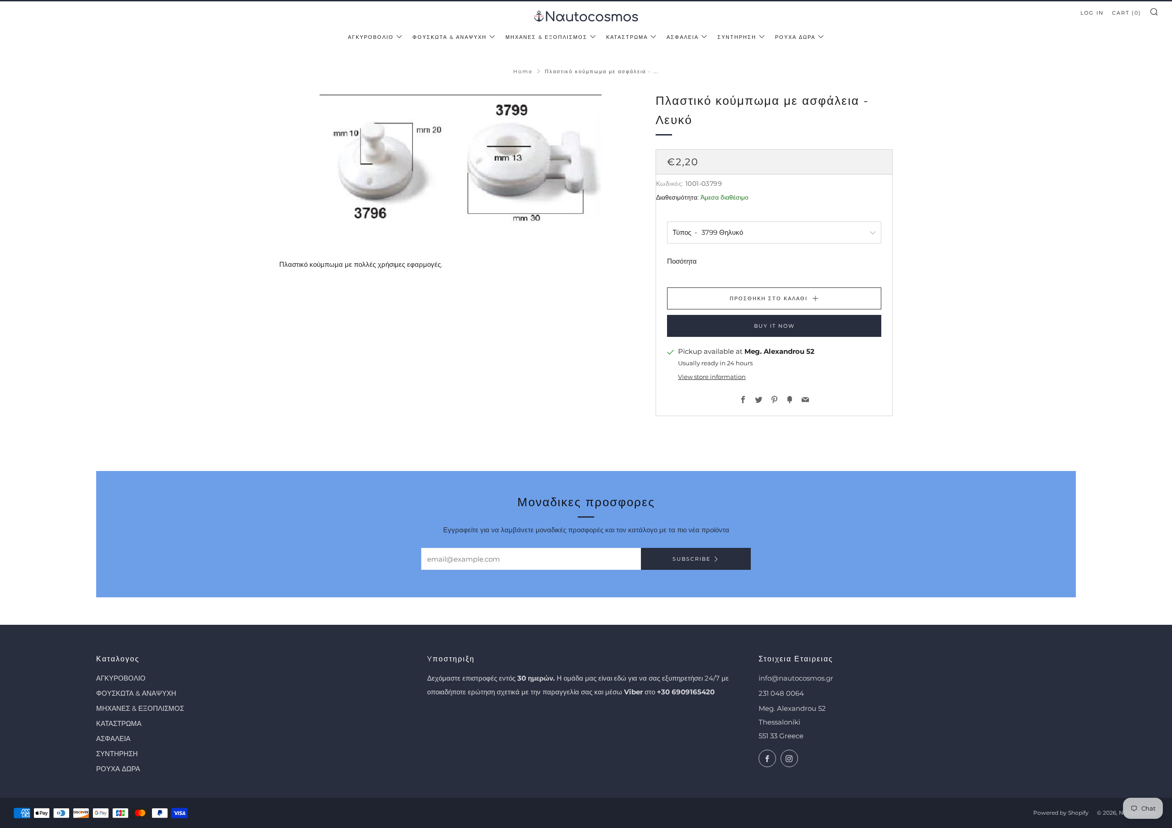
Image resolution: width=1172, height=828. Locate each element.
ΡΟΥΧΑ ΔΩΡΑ (795, 37)
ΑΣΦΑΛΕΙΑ (683, 37)
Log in (1092, 13)
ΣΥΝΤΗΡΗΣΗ (736, 37)
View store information (712, 376)
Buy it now (774, 326)
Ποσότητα (682, 261)
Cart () (1126, 13)
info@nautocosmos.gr (796, 678)
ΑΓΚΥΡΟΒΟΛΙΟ (371, 37)
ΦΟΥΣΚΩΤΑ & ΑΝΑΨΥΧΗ (449, 37)
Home (523, 71)
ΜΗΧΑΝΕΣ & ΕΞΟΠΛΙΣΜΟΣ (546, 37)
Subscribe (692, 559)
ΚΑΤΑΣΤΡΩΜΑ (627, 37)
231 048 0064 (781, 693)
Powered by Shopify (1061, 812)
